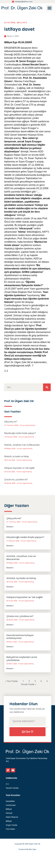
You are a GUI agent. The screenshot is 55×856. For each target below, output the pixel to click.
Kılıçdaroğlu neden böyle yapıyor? (20, 433)
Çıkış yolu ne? (10, 421)
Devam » (10, 526)
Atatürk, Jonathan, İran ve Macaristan (22, 445)
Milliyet (22, 22)
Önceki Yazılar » (28, 684)
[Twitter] (8, 770)
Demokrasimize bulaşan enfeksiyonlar (20, 637)
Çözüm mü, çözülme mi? (16, 479)
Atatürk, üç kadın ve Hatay (16, 456)
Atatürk (9, 22)
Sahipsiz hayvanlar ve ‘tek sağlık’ (19, 468)
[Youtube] (13, 770)
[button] (49, 8)
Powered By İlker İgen (27, 849)
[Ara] (47, 387)
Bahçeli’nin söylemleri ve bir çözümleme (21, 659)
